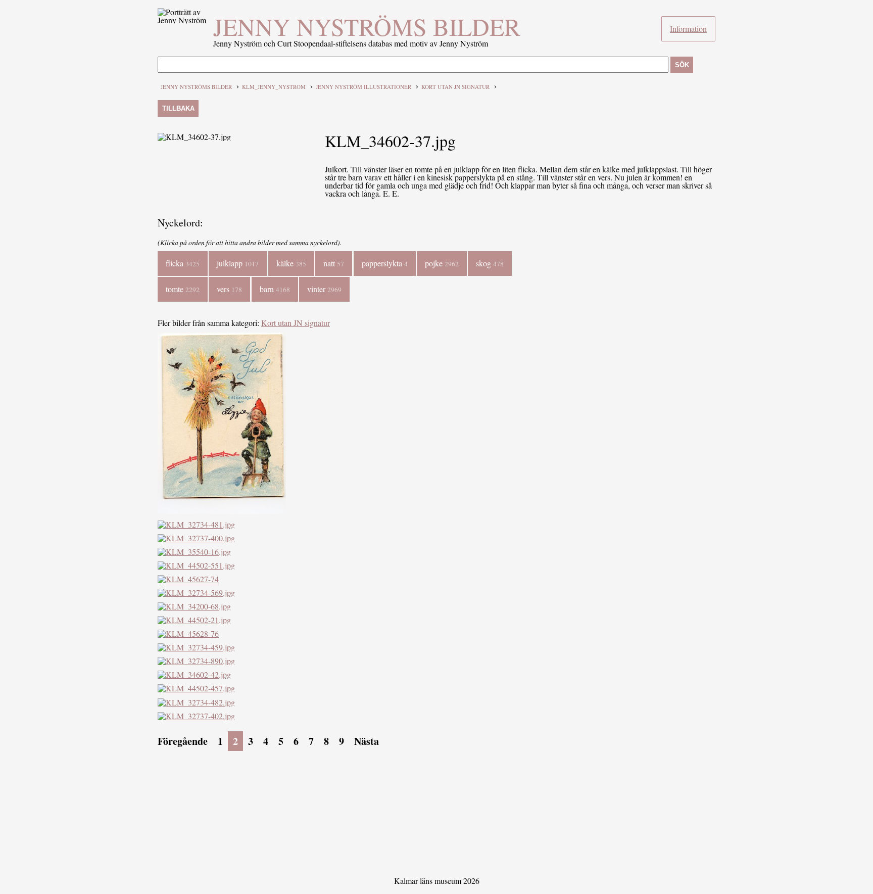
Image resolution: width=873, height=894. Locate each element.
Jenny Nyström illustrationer (363, 86)
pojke (442, 263)
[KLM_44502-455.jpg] (222, 510)
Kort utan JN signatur (455, 86)
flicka (183, 263)
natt (333, 263)
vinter (324, 289)
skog (490, 263)
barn (275, 289)
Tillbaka (178, 108)
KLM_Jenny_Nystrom (274, 86)
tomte (183, 289)
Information (688, 28)
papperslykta (385, 263)
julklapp (238, 263)
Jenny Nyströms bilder (366, 26)
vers (229, 289)
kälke (291, 263)
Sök (682, 65)
